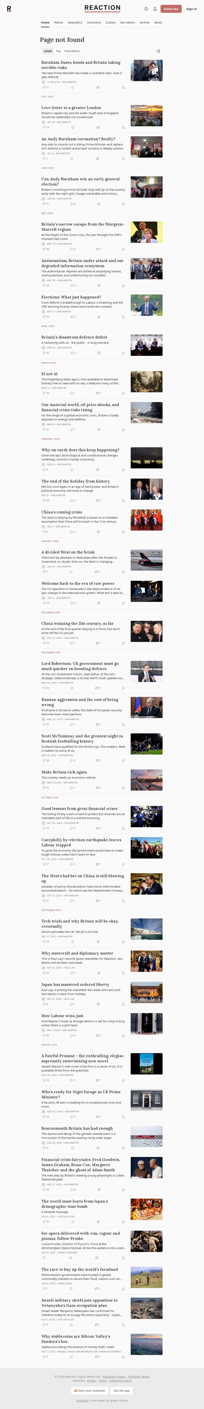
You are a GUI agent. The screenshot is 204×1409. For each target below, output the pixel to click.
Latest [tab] (48, 51)
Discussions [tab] (72, 51)
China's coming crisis (61, 512)
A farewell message (54, 1212)
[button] (45, 22)
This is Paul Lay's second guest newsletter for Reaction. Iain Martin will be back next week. (82, 961)
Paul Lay (69, 967)
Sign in (191, 9)
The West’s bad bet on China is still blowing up (82, 878)
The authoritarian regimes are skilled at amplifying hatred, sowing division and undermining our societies (81, 273)
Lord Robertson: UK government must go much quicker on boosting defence (80, 666)
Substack (82, 1400)
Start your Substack (91, 1390)
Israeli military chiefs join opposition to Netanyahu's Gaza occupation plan (79, 1303)
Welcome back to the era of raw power (78, 583)
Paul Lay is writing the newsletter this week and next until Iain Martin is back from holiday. (80, 992)
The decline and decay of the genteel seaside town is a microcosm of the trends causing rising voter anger (78, 1136)
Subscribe (171, 9)
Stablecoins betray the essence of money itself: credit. (78, 1347)
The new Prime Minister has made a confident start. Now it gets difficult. (81, 75)
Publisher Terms (139, 1377)
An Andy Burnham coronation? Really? (78, 138)
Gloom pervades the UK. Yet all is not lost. (70, 932)
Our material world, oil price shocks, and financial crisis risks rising (80, 407)
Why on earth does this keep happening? (80, 449)
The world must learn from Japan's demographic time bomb (74, 1204)
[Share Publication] (155, 9)
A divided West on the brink (68, 552)
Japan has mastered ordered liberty (75, 984)
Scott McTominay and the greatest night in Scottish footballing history (82, 739)
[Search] (146, 9)
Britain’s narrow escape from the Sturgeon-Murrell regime (83, 227)
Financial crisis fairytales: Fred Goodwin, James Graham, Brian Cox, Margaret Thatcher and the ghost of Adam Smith (80, 1164)
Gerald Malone (67, 1252)
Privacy (91, 1381)
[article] (102, 74)
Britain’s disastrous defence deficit (74, 337)
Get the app (122, 1390)
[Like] (44, 1257)
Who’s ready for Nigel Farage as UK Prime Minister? (81, 1094)
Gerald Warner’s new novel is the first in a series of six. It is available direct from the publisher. (81, 1068)
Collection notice (120, 1381)
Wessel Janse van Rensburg (75, 1351)
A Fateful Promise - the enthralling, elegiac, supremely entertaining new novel (82, 1058)
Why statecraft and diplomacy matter (77, 953)
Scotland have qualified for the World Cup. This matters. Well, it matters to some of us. (83, 749)
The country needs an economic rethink (68, 777)
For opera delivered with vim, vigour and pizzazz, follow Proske (80, 1236)
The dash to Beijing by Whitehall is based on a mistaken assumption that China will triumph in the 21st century (79, 519)
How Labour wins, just (62, 1015)
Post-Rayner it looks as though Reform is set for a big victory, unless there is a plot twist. (83, 1023)
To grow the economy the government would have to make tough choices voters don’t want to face (82, 852)
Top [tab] (58, 51)
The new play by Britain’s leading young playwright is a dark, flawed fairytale (83, 1177)
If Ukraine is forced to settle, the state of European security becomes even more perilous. (81, 712)
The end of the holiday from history (75, 481)
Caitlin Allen (66, 1216)
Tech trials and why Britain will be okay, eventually (80, 924)
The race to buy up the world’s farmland (79, 1269)
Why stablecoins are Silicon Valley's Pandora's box (75, 1339)
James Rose (65, 1283)
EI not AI (49, 373)
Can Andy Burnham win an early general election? (80, 181)
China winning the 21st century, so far (77, 623)
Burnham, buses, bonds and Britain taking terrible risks (80, 65)
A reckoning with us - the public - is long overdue (75, 342)
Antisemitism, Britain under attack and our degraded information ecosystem (82, 263)
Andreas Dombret (110, 1351)
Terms (103, 1381)
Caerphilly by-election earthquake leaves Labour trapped (81, 842)
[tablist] (61, 51)
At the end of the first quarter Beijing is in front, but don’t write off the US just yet (80, 631)
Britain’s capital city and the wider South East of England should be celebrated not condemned (79, 115)
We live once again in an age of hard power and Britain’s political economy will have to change (80, 489)
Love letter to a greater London (71, 107)
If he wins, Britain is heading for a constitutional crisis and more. (81, 1104)
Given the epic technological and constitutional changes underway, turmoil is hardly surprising (79, 457)
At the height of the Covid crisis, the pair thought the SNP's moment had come (81, 237)
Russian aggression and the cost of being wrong (79, 702)
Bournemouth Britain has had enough (77, 1128)
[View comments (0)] (72, 87)
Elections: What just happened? (71, 297)
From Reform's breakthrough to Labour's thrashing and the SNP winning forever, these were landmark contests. (82, 304)
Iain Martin (69, 82)
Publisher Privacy (114, 1377)
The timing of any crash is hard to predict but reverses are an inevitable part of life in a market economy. (83, 816)
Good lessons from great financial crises (79, 808)
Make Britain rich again (64, 772)
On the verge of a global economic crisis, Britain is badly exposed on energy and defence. (80, 417)
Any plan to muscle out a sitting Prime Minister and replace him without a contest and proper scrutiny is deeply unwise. (82, 146)
